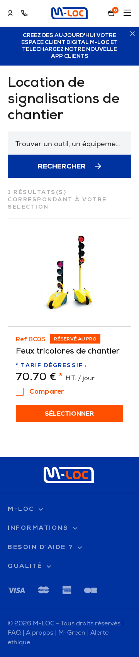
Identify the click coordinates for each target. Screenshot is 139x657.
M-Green (71, 632)
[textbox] (69, 143)
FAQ (14, 632)
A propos (39, 632)
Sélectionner (69, 414)
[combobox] (69, 143)
